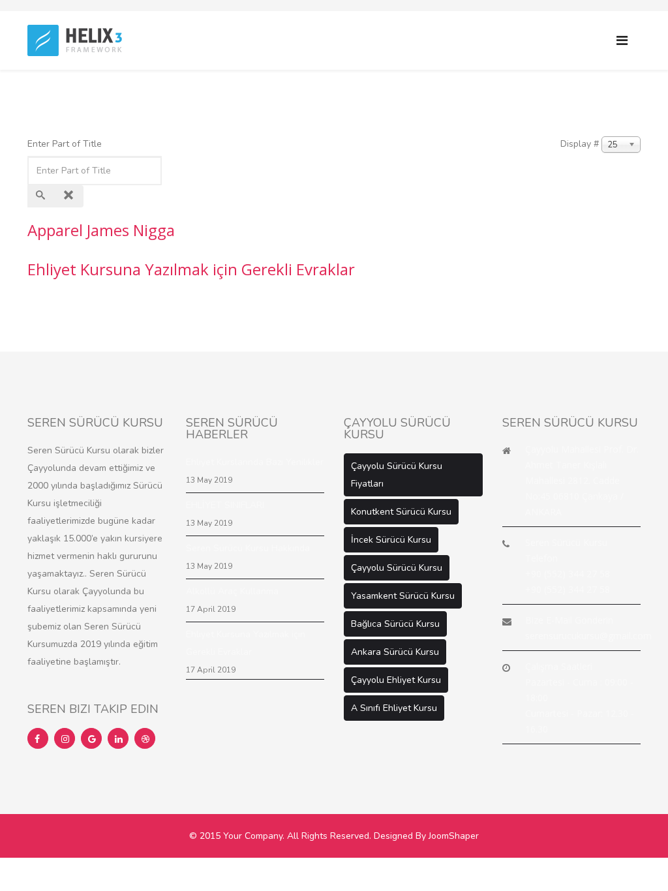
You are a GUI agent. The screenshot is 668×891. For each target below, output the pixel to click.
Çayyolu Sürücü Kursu (396, 568)
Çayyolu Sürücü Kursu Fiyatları (396, 475)
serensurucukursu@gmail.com (588, 635)
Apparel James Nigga (101, 230)
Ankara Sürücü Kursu (395, 652)
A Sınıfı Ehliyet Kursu (394, 708)
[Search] (41, 196)
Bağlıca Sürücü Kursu (395, 624)
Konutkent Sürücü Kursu (401, 512)
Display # (579, 144)
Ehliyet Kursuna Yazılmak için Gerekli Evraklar (191, 269)
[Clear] (69, 196)
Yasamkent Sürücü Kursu (403, 596)
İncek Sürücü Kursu (391, 540)
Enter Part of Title (65, 144)
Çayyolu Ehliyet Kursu (396, 680)
